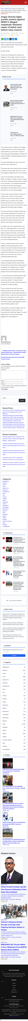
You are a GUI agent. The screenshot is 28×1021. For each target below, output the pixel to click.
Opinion (4, 516)
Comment (3, 369)
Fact (4, 495)
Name (3, 380)
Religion (5, 519)
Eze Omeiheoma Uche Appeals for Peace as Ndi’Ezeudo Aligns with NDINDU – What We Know (13, 438)
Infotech (4, 503)
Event (4, 493)
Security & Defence (7, 521)
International (6, 505)
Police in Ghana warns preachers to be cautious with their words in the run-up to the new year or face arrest (13, 636)
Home (2, 8)
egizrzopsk (5, 457)
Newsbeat (5, 514)
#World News (6, 481)
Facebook (11, 1004)
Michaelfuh (5, 462)
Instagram (17, 1004)
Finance (5, 496)
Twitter (14, 1004)
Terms (15, 1016)
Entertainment (6, 491)
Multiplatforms (15, 1007)
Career (4, 484)
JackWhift (5, 450)
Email (2, 382)
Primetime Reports (7, 436)
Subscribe (14, 655)
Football (5, 498)
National (5, 510)
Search (4, 397)
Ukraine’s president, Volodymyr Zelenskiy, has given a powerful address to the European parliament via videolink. (14, 629)
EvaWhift (5, 443)
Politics (4, 517)
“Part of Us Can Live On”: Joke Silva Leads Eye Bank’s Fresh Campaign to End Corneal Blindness (14, 412)
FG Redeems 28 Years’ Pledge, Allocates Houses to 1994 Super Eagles (17, 134)
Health (4, 500)
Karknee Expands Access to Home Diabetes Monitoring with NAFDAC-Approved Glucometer (19, 574)
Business (5, 483)
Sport (4, 523)
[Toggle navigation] (25, 2)
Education (5, 490)
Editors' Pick (8, 8)
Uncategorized (6, 526)
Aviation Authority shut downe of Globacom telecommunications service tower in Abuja (14, 445)
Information (5, 502)
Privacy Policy (11, 1016)
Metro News (5, 509)
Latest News (6, 507)
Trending (5, 524)
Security (14, 985)
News (4, 512)
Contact (18, 1016)
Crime (4, 486)
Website (3, 384)
